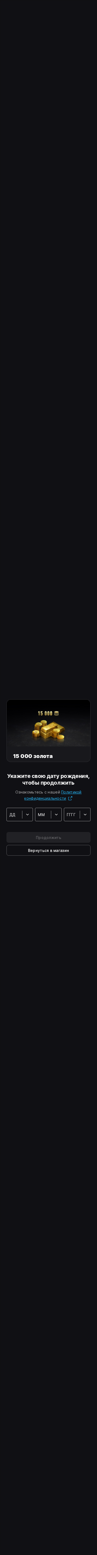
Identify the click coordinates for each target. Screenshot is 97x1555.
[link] (48, 850)
